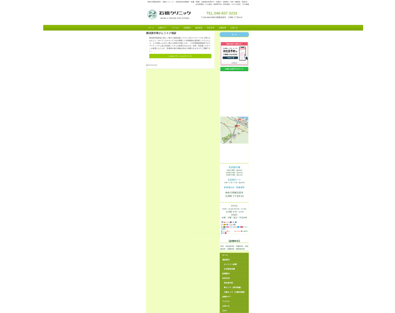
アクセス (175, 28)
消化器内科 (228, 283)
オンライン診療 (230, 264)
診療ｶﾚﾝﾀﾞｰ (162, 28)
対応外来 (210, 28)
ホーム (151, 28)
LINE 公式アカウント (234, 69)
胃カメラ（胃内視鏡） (233, 287)
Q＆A (224, 311)
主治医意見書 (229, 269)
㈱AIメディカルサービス (181, 56)
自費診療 (222, 28)
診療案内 (187, 28)
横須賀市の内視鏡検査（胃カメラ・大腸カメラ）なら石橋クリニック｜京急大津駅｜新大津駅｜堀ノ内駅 (169, 14)
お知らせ (234, 28)
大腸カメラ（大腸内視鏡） (235, 292)
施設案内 (199, 28)
